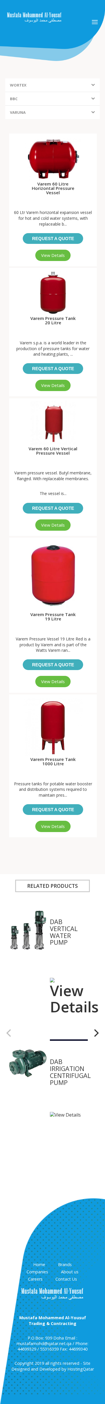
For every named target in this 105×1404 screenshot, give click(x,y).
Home (39, 1264)
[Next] (95, 1033)
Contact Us (66, 1279)
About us (69, 1272)
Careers (35, 1279)
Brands (65, 1264)
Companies (37, 1272)
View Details (53, 255)
